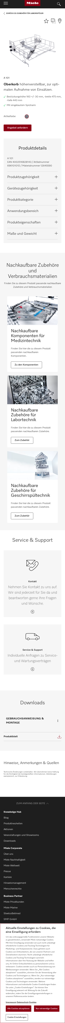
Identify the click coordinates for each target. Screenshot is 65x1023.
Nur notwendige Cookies (47, 1009)
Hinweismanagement (15, 883)
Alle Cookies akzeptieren (18, 1009)
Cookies (32, 1002)
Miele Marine (11, 908)
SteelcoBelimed (12, 913)
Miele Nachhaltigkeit (14, 860)
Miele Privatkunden (14, 902)
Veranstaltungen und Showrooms (21, 835)
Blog (6, 818)
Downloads (10, 841)
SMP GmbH (10, 919)
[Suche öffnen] (59, 4)
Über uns (8, 854)
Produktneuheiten (13, 823)
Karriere (8, 877)
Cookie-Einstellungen (16, 1017)
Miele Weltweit (12, 865)
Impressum (11, 1002)
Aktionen (8, 829)
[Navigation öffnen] (6, 4)
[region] (32, 973)
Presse (7, 871)
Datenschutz (23, 1002)
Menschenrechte (12, 889)
